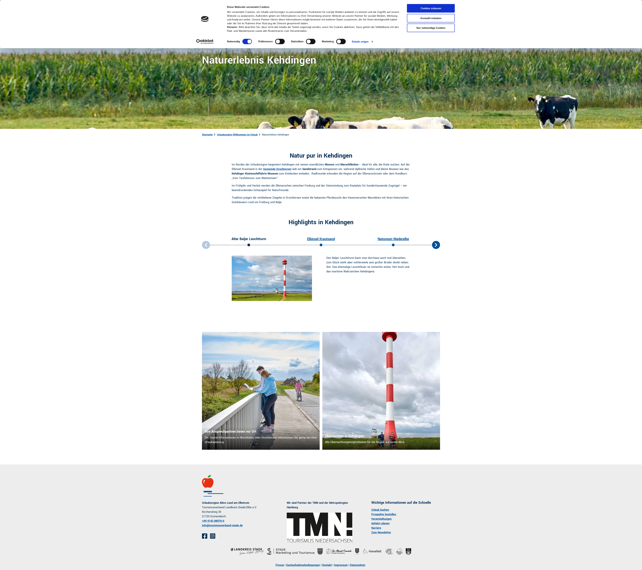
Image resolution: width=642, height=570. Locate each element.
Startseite (207, 135)
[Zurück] (206, 245)
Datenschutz (357, 565)
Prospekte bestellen (383, 514)
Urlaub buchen (380, 510)
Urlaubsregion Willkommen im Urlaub (237, 135)
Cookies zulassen (431, 8)
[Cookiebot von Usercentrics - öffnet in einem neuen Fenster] (205, 41)
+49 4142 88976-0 (213, 521)
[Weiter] (436, 245)
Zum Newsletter (381, 532)
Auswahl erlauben (430, 18)
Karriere (376, 528)
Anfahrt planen (380, 523)
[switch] (280, 41)
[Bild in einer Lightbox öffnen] (319, 528)
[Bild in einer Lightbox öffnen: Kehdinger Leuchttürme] (272, 278)
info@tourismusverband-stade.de (222, 525)
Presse (280, 565)
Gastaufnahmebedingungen (303, 565)
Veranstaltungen (381, 519)
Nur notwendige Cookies (430, 27)
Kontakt (327, 565)
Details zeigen (360, 41)
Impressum (341, 565)
